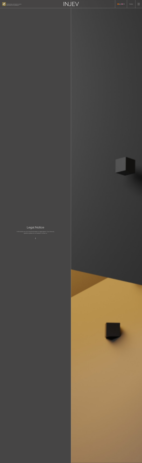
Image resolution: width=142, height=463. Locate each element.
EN (124, 4)
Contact (131, 4)
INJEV (71, 4)
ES (120, 4)
